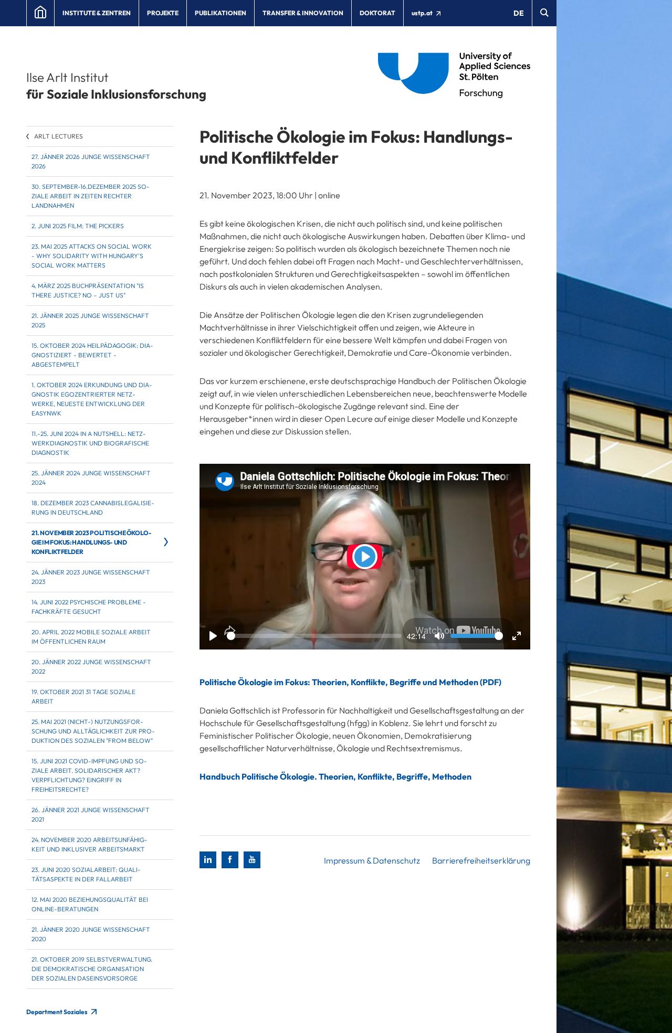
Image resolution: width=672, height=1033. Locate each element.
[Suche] (544, 13)
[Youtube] (252, 859)
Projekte (162, 13)
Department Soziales (57, 1012)
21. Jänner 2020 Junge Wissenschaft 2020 (91, 934)
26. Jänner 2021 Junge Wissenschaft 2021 (91, 814)
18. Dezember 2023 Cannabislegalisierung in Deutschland (93, 507)
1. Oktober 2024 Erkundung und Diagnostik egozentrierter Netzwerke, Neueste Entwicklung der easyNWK (92, 399)
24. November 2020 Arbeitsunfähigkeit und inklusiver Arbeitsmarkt (90, 844)
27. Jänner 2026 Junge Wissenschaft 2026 (91, 161)
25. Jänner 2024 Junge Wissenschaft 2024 (91, 477)
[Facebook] (230, 859)
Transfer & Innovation (302, 13)
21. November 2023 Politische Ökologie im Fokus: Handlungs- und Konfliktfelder (92, 542)
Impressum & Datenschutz (372, 860)
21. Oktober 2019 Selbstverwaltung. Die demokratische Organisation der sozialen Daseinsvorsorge (92, 968)
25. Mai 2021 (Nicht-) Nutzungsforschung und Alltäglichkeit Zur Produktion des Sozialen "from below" (93, 731)
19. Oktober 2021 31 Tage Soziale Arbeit (83, 696)
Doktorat (377, 13)
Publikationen (220, 13)
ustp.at (423, 13)
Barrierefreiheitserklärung (481, 860)
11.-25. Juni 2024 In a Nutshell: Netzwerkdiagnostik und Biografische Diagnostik (90, 443)
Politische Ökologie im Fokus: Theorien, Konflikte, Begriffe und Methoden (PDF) (350, 682)
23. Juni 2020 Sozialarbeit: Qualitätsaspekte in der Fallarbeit (86, 874)
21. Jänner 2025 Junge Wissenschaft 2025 (90, 320)
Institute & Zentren (96, 13)
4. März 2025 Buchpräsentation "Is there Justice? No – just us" (88, 290)
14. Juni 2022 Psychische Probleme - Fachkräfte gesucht (89, 606)
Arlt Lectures (58, 136)
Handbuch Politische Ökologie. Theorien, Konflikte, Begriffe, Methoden (335, 776)
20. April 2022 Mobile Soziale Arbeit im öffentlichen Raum (91, 636)
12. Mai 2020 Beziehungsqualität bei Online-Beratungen (90, 904)
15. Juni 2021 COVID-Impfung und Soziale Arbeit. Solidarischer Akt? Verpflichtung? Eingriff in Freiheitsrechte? (89, 775)
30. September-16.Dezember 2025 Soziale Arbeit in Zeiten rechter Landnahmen (91, 196)
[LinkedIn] (208, 859)
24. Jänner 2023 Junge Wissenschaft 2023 (91, 576)
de (518, 13)
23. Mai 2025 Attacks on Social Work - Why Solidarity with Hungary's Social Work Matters (92, 255)
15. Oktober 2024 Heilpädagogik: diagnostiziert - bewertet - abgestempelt (92, 355)
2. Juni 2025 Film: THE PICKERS (78, 226)
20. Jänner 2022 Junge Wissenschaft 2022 (91, 666)
